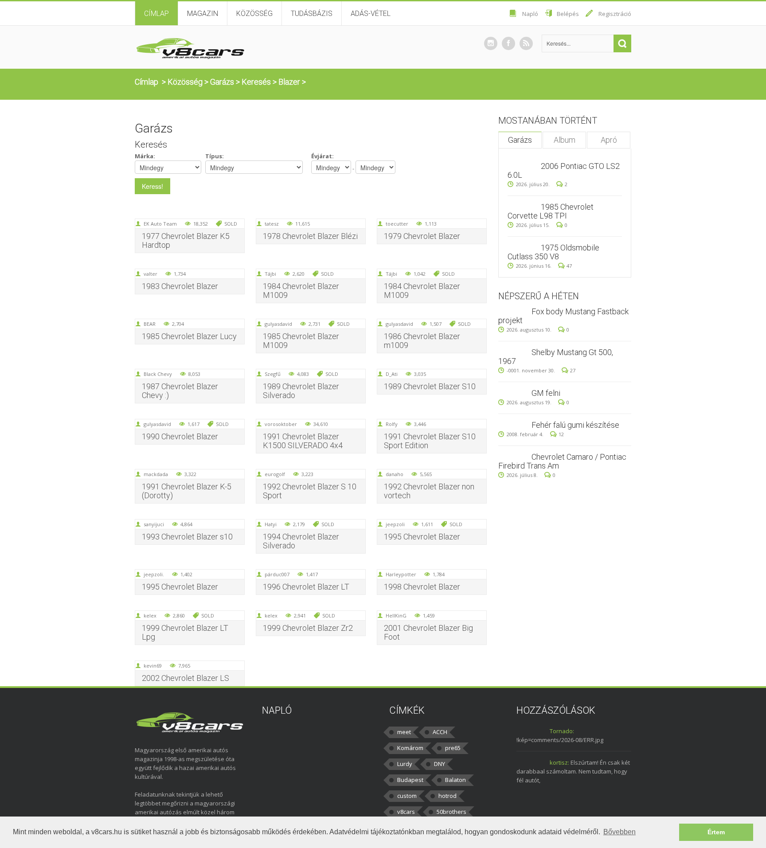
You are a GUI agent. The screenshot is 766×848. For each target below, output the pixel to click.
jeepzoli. (154, 574)
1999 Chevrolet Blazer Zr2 (308, 628)
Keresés (256, 81)
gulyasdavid (278, 323)
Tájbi (270, 273)
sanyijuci (154, 524)
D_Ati (392, 374)
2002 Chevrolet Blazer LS (185, 678)
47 (569, 265)
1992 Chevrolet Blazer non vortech (429, 491)
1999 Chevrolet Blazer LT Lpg (185, 632)
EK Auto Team (160, 223)
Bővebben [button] (619, 832)
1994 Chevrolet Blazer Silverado (301, 541)
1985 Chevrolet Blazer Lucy (189, 336)
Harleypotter (401, 574)
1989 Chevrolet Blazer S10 (430, 386)
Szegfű (273, 374)
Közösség (254, 13)
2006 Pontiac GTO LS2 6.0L (564, 170)
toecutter (397, 223)
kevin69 (153, 665)
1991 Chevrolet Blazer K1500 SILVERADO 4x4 (303, 441)
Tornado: (562, 731)
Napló (530, 14)
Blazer (289, 81)
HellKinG (396, 615)
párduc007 (277, 574)
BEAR (150, 323)
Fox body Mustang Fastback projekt (563, 316)
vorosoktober (281, 424)
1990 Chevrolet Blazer (180, 436)
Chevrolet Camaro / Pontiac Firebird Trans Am (562, 461)
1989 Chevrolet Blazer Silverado (301, 391)
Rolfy (392, 424)
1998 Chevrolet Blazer (422, 586)
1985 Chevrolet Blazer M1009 (301, 341)
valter (150, 273)
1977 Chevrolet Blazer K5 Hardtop (186, 240)
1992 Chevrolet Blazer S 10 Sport (309, 491)
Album (564, 140)
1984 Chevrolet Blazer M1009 (301, 290)
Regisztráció (614, 14)
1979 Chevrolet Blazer (422, 236)
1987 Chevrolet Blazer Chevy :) (180, 391)
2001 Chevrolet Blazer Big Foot (428, 632)
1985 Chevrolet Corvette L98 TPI (551, 211)
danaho (394, 474)
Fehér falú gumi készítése (575, 425)
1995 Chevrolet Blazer (422, 536)
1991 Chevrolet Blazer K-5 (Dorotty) (186, 491)
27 (572, 370)
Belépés (568, 14)
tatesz (272, 223)
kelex (150, 615)
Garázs (222, 81)
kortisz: (559, 762)
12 (561, 434)
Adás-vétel (371, 13)
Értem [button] (716, 832)
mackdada (156, 474)
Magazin (202, 13)
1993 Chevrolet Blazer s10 (187, 536)
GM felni (546, 393)
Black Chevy (158, 374)
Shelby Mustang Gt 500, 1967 (555, 357)
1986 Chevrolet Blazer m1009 (422, 341)
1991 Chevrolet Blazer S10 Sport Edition (430, 441)
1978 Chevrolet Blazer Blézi (310, 236)
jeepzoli (395, 524)
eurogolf (275, 474)
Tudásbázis (311, 13)
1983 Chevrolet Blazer (180, 286)
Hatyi (271, 524)
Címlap (156, 13)
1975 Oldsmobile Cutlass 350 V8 (553, 252)
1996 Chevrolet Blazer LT (306, 586)
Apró (609, 140)
